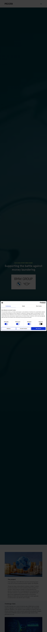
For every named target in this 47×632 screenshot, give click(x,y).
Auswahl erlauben (23, 328)
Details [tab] (23, 306)
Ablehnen (8, 328)
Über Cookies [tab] (39, 306)
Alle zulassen (38, 328)
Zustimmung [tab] (8, 306)
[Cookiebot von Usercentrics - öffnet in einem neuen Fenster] (41, 303)
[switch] (17, 324)
